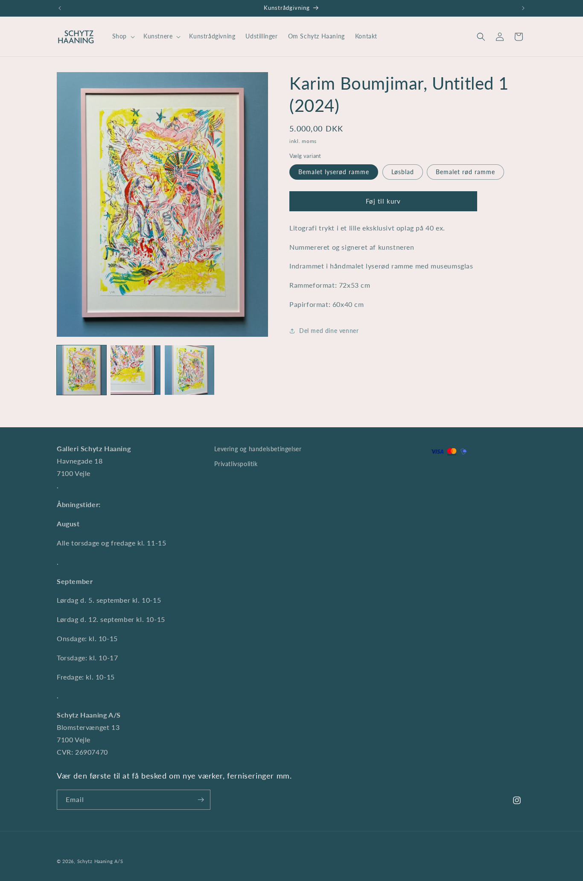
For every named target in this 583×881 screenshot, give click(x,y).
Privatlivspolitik (235, 463)
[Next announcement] (523, 8)
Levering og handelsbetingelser (257, 448)
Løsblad (402, 171)
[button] (122, 36)
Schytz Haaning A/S (100, 861)
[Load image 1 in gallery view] (81, 370)
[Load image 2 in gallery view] (135, 370)
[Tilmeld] (200, 800)
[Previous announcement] (59, 8)
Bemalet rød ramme (465, 171)
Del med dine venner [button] (329, 330)
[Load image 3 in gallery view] (189, 370)
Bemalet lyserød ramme (333, 171)
